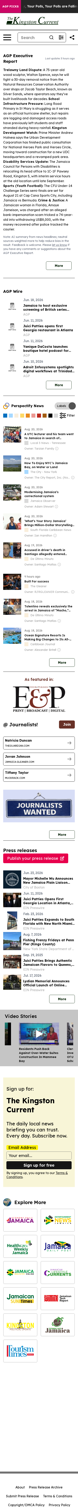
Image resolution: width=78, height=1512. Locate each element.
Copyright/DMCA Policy (26, 1505)
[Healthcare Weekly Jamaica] (20, 1246)
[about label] (26, 443)
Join (67, 724)
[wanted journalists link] (39, 699)
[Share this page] (72, 37)
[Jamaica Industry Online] (20, 1272)
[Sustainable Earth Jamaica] (58, 1324)
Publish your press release (32, 858)
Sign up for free (39, 1165)
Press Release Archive (46, 1487)
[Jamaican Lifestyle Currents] (58, 1272)
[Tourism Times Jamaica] (20, 1351)
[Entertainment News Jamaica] (58, 1220)
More (59, 266)
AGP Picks (10, 6)
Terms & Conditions (57, 1496)
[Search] (51, 37)
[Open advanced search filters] (61, 37)
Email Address (22, 1147)
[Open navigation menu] (7, 37)
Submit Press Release (22, 1496)
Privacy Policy (59, 1505)
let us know (59, 245)
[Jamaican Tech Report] (58, 1298)
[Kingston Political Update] (20, 1324)
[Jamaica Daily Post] (58, 1246)
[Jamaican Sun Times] (20, 1298)
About (20, 1487)
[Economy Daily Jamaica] (20, 1220)
